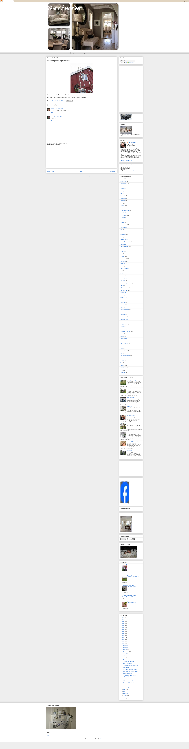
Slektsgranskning (124, 343)
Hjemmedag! (126, 687)
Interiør (122, 266)
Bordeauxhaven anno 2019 (133, 566)
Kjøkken (122, 275)
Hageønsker (123, 244)
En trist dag (129, 450)
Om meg (83, 53)
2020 (123, 619)
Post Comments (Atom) (85, 175)
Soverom (122, 345)
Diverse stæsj (123, 215)
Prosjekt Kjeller (123, 324)
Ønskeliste (122, 297)
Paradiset (122, 304)
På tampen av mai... (132, 586)
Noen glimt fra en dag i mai (133, 576)
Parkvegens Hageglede (128, 585)
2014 (123, 631)
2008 (123, 643)
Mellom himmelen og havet (129, 595)
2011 (123, 637)
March (125, 691)
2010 (123, 639)
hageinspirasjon (124, 239)
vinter (121, 370)
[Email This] (67, 101)
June (124, 657)
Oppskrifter (123, 302)
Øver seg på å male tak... (129, 682)
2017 (123, 625)
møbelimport (123, 292)
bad (121, 193)
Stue (121, 348)
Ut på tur (122, 360)
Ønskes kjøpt (123, 300)
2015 (123, 629)
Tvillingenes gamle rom (128, 661)
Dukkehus (122, 217)
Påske (121, 307)
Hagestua (122, 251)
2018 (123, 623)
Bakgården (123, 198)
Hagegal (48, 735)
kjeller (121, 273)
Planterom (122, 321)
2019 (123, 621)
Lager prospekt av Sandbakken (130, 665)
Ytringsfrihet (123, 372)
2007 (123, 698)
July (124, 655)
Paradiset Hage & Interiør (125, 481)
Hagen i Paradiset (124, 241)
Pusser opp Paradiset (125, 331)
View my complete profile (126, 160)
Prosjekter (122, 326)
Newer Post (50, 171)
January (125, 695)
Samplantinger (123, 338)
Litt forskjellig (123, 278)
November (126, 647)
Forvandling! (126, 667)
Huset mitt (66, 53)
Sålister (122, 336)
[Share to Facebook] (71, 101)
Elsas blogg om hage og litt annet (130, 575)
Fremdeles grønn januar (132, 424)
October (125, 649)
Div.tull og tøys (123, 212)
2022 (123, 617)
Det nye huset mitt (124, 210)
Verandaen (123, 367)
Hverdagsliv (123, 258)
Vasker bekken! (126, 685)
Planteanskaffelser (124, 309)
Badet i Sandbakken (127, 663)
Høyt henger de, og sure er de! (130, 671)
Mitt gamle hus (123, 290)
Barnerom (122, 200)
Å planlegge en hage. (132, 380)
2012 (123, 635)
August (125, 653)
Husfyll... (122, 256)
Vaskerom (122, 365)
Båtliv (121, 203)
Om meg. (122, 295)
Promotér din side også (124, 503)
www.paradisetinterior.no (132, 170)
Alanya (122, 178)
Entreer (122, 222)
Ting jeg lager (123, 350)
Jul (121, 270)
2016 (123, 627)
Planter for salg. (124, 319)
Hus (121, 253)
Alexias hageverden (127, 601)
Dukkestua (122, 220)
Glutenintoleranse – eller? (127, 596)
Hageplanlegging (124, 246)
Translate (131, 62)
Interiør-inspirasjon (124, 268)
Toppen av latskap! (131, 397)
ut (120, 358)
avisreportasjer (123, 191)
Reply (52, 112)
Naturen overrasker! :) (132, 602)
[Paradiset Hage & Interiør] (124, 502)
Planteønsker (123, 316)
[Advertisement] (82, 157)
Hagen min (74, 53)
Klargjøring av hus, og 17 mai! (130, 669)
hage (121, 237)
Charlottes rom (123, 207)
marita (52, 108)
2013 (123, 633)
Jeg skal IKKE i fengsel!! (132, 441)
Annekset (122, 188)
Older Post (113, 171)
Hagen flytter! (126, 678)
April (124, 689)
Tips (121, 353)
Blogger (101, 738)
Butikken (122, 205)
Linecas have (125, 564)
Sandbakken (123, 341)
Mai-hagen (123, 280)
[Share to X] (70, 101)
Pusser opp (123, 329)
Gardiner (122, 232)
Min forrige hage (124, 287)
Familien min (123, 224)
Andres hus (123, 186)
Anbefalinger (123, 181)
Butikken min (57, 53)
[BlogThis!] (68, 101)
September (126, 651)
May (124, 659)
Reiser (122, 333)
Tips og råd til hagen (125, 355)
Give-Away (123, 234)
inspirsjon (122, 263)
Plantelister (123, 314)
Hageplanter (123, 249)
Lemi (52, 116)
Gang (121, 229)
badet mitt (122, 195)
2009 (123, 641)
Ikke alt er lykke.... (131, 415)
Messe (122, 285)
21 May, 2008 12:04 (58, 108)
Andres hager (123, 183)
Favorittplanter (123, 227)
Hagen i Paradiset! (127, 673)
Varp (121, 362)
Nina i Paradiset (63, 7)
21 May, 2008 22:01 (58, 116)
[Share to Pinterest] (72, 101)
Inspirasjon (123, 261)
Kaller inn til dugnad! (128, 680)
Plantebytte (123, 312)
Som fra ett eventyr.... (132, 432)
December (126, 645)
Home (49, 53)
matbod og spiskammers (126, 283)
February (125, 693)
